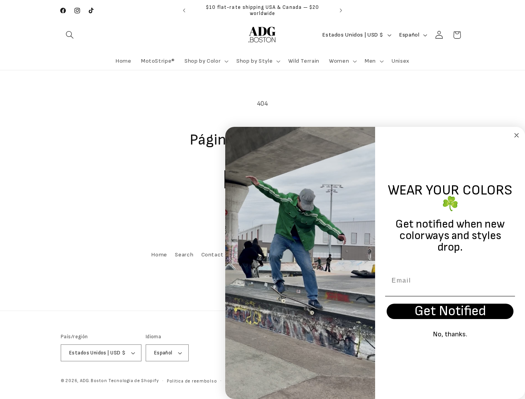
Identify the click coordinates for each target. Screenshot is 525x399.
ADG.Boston (93, 380)
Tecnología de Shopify (133, 380)
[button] (69, 35)
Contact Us (216, 254)
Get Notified (450, 311)
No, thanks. (450, 334)
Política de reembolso (192, 381)
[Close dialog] (516, 135)
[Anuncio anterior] (184, 10)
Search (184, 254)
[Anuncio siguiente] (340, 10)
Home (159, 254)
